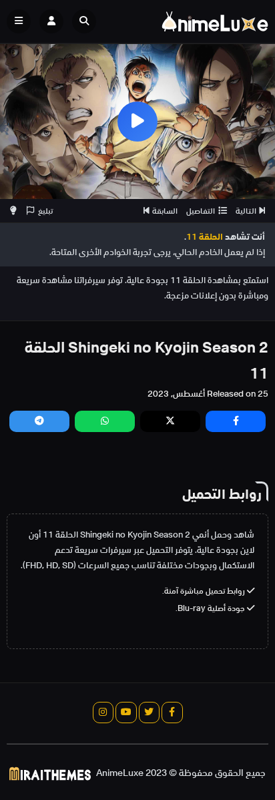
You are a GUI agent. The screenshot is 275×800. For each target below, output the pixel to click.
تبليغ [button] (45, 210)
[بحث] (84, 21)
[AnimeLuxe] (215, 21)
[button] (87, 21)
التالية (246, 210)
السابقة (165, 210)
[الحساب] (51, 21)
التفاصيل (200, 210)
